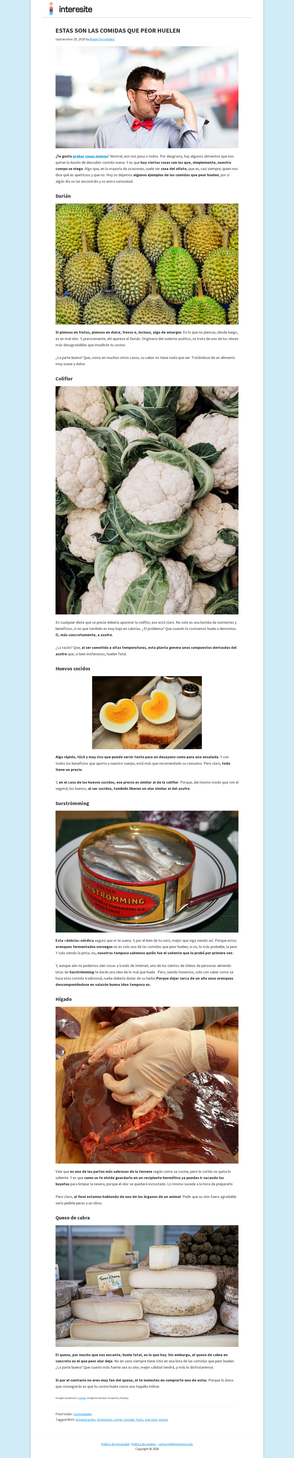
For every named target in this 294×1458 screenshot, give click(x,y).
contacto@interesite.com (175, 1444)
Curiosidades (82, 1414)
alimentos (104, 1419)
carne (118, 1419)
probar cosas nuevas (90, 156)
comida (128, 1419)
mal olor (151, 1419)
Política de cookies (143, 1444)
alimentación (85, 1419)
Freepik (82, 1398)
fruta (139, 1419)
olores (163, 1419)
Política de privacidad (115, 1444)
